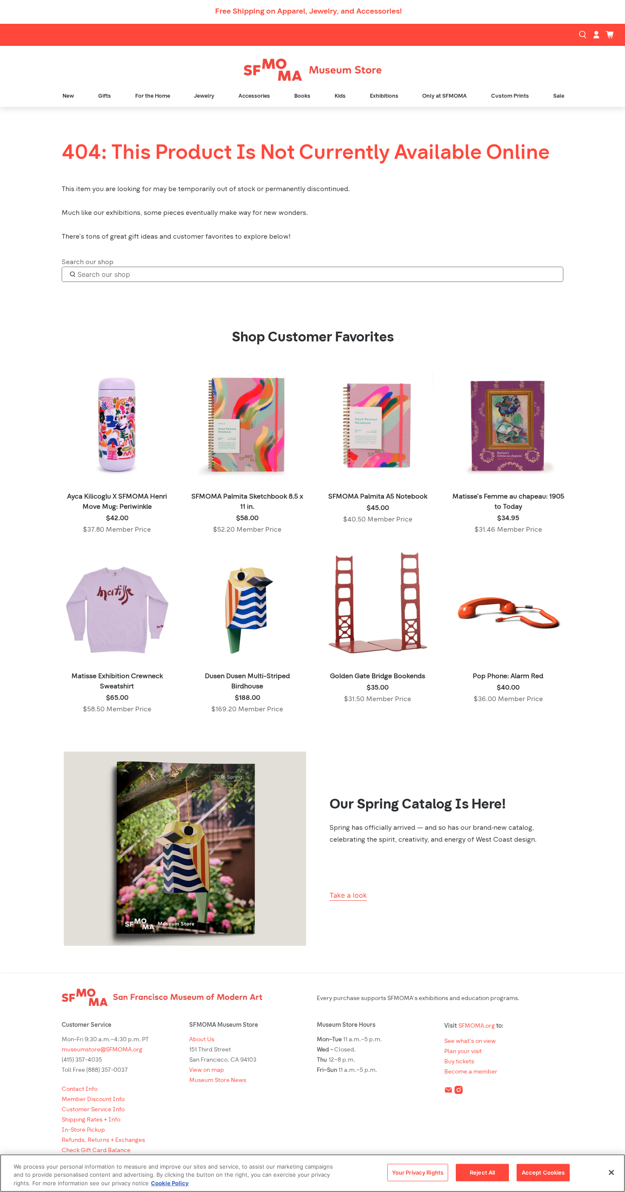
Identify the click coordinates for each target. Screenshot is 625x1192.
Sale (558, 96)
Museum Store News (217, 1080)
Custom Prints (510, 96)
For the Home (152, 96)
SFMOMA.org (476, 1026)
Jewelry (204, 96)
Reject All (482, 1172)
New (68, 96)
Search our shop (88, 262)
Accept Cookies (543, 1172)
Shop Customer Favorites (313, 338)
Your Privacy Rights (417, 1172)
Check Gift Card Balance (96, 1150)
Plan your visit (463, 1051)
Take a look (348, 895)
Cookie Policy (170, 1183)
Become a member (470, 1072)
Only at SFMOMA (444, 96)
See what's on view (470, 1041)
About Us (201, 1040)
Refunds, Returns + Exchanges (103, 1140)
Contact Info (79, 1089)
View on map (206, 1070)
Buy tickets (459, 1062)
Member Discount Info (93, 1099)
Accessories (254, 96)
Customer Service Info (93, 1110)
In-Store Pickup (83, 1130)
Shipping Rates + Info (91, 1120)
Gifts (104, 96)
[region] (312, 1173)
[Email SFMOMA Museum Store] (448, 1091)
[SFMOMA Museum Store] (312, 70)
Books (302, 96)
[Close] (611, 1172)
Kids (340, 96)
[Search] (584, 35)
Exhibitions (384, 96)
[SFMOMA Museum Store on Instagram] (459, 1091)
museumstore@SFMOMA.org (102, 1050)
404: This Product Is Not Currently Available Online (306, 154)
